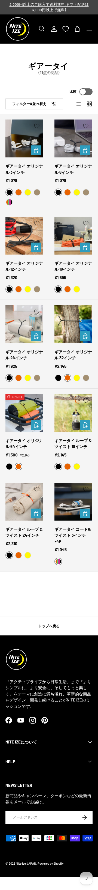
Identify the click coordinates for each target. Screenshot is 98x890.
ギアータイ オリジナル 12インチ (24, 266)
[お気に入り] (66, 29)
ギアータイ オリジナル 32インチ (73, 354)
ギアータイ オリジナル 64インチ (24, 443)
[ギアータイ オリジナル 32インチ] (73, 324)
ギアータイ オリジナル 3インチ (24, 169)
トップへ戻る (49, 626)
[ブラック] (58, 378)
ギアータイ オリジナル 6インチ (73, 169)
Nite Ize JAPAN (26, 863)
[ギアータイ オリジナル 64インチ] (24, 413)
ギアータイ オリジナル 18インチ (73, 266)
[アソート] (9, 202)
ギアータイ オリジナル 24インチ (24, 354)
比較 (72, 91)
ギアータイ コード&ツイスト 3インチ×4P (72, 535)
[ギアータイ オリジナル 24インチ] (24, 324)
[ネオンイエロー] (27, 192)
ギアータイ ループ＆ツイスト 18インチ (73, 443)
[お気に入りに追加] (36, 126)
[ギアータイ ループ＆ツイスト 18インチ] (73, 413)
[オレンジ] (18, 192)
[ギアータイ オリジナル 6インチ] (73, 138)
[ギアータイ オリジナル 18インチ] (73, 236)
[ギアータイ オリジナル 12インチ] (24, 236)
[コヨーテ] (37, 192)
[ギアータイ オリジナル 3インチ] (24, 138)
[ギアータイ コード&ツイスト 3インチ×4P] (73, 502)
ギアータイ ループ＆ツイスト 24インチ (24, 532)
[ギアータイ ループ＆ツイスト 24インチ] (24, 502)
